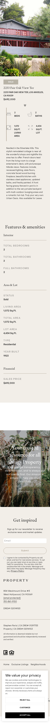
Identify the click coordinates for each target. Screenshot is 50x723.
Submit (25, 550)
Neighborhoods (38, 664)
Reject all (25, 700)
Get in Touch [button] (25, 491)
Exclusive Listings (20, 664)
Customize (25, 707)
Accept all (25, 715)
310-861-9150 (10, 601)
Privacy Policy (17, 571)
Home (6, 664)
